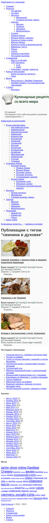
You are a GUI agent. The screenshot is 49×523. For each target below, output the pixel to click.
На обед (15, 13)
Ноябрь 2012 (12, 443)
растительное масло (7, 488)
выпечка (39, 472)
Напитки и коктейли (20, 54)
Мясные (20, 24)
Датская (15, 145)
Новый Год (16, 213)
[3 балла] (37, 267)
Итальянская (17, 150)
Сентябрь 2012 (13, 448)
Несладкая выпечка (20, 56)
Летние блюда (17, 179)
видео (30, 471)
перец (20, 485)
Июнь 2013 (11, 428)
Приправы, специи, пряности (24, 69)
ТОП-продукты (18, 63)
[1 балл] (20, 267)
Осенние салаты (24, 172)
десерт (46, 472)
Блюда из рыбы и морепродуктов (26, 45)
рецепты (19, 487)
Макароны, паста (19, 47)
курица (22, 478)
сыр (43, 495)
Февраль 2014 (12, 410)
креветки (39, 475)
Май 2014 (10, 407)
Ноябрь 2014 (12, 401)
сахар (40, 487)
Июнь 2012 (11, 452)
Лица (13, 76)
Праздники (11, 211)
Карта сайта (11, 220)
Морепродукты (23, 31)
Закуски (14, 22)
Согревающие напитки (26, 177)
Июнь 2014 (11, 405)
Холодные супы (23, 181)
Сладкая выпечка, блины (27, 20)
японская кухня (6, 500)
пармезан (14, 485)
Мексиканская (17, 154)
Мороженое (21, 18)
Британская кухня (19, 132)
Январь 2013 (12, 439)
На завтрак (16, 11)
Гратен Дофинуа (13, 379)
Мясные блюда (18, 42)
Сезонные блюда (14, 163)
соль (31, 494)
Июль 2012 (11, 450)
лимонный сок (40, 478)
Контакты (15, 90)
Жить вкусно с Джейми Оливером (26, 81)
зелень (10, 475)
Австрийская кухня (20, 127)
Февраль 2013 (12, 437)
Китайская (16, 152)
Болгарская (16, 139)
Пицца (14, 49)
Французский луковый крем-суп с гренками (26, 375)
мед (7, 481)
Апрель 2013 (12, 432)
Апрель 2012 (12, 457)
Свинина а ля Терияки (13, 298)
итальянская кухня (25, 474)
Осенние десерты (24, 175)
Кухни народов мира (15, 125)
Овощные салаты (24, 184)
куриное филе (15, 478)
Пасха (14, 217)
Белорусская (17, 136)
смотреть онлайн (13, 494)
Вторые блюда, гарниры (22, 38)
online (22, 467)
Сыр (18, 65)
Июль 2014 (11, 403)
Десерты (15, 15)
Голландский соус (14, 368)
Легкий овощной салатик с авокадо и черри (26, 388)
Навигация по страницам (12, 2)
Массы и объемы (19, 60)
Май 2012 (10, 455)
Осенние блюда (18, 166)
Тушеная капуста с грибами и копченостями (26, 355)
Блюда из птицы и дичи (22, 40)
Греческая (15, 141)
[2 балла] (28, 267)
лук (3, 481)
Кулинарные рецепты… (12, 224)
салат (32, 487)
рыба (26, 488)
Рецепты (10, 9)
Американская (17, 130)
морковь (19, 481)
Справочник (11, 58)
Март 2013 (11, 434)
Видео (9, 78)
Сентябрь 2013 (13, 421)
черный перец (22, 498)
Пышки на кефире (14, 357)
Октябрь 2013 (12, 419)
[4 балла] (5, 269)
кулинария (5, 478)
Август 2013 (11, 423)
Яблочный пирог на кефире (19, 382)
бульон (23, 472)
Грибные (20, 27)
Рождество (16, 215)
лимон (29, 477)
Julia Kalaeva (7, 504)
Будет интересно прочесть (23, 74)
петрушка (27, 484)
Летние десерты (18, 193)
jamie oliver (9, 467)
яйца (45, 498)
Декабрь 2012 (12, 441)
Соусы (14, 51)
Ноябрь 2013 (12, 416)
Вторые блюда (23, 170)
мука (25, 481)
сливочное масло (18, 490)
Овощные (20, 29)
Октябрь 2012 (12, 446)
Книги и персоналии (15, 72)
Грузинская (16, 143)
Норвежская (17, 157)
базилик (16, 472)
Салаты (14, 33)
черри (31, 498)
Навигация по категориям (13, 121)
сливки (4, 491)
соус (37, 495)
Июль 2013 (11, 425)
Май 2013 (10, 430)
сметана (33, 491)
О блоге (9, 87)
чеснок (37, 498)
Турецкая (15, 161)
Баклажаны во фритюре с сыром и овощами (27, 377)
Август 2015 (11, 398)
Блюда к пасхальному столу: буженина (23, 333)
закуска (3, 475)
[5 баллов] (15, 269)
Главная (10, 6)
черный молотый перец (8, 498)
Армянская (16, 134)
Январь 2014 (12, 412)
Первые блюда (18, 36)
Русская (15, 159)
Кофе (18, 67)
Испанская (16, 148)
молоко (12, 481)
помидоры (37, 484)
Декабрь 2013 (12, 414)
